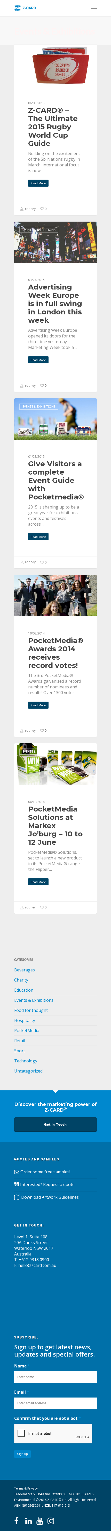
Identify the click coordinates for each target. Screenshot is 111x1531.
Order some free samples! (45, 1172)
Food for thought (31, 1010)
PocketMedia (26, 1030)
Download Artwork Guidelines (50, 1197)
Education (23, 990)
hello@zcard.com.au (37, 1265)
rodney (30, 209)
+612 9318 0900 (34, 1259)
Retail (19, 1040)
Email (21, 1392)
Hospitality (24, 1020)
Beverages (24, 970)
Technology (25, 1061)
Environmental (24, 1500)
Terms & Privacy (26, 1488)
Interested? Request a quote (47, 1184)
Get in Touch (55, 1124)
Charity (21, 980)
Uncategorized (28, 1071)
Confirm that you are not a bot (47, 1418)
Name (22, 1366)
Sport (19, 1051)
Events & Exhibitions (38, 53)
